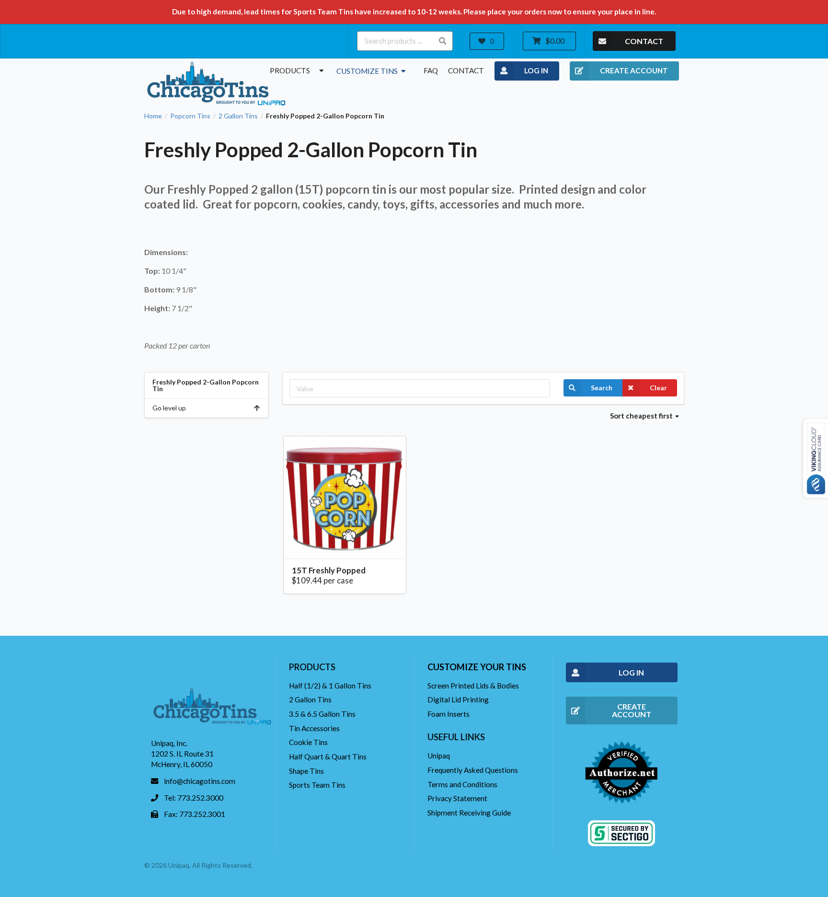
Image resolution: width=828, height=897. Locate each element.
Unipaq (438, 755)
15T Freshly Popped (329, 570)
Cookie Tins (308, 742)
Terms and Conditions (462, 784)
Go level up (169, 408)
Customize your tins (476, 667)
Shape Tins (306, 771)
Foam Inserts (448, 714)
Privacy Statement (457, 798)
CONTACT (644, 41)
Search (601, 388)
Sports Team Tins (317, 785)
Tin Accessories (314, 728)
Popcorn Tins (190, 116)
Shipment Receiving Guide (469, 812)
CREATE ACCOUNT (634, 70)
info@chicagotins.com (199, 781)
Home (153, 116)
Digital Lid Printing (458, 699)
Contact (466, 70)
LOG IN (536, 70)
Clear (658, 388)
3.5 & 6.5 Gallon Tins (322, 714)
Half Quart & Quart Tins (328, 756)
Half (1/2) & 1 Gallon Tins (330, 685)
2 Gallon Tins (238, 116)
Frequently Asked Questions (472, 770)
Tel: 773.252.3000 (193, 797)
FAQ (431, 70)
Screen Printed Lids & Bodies (473, 685)
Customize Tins (367, 71)
